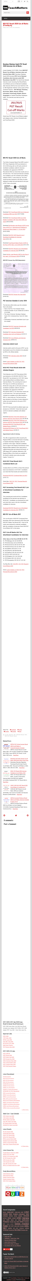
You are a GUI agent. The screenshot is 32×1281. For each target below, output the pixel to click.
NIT (16, 1220)
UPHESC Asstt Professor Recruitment (11, 1104)
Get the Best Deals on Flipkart (11, 1243)
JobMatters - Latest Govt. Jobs (11, 1238)
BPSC (4, 1212)
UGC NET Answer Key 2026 (9, 1163)
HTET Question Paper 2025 (9, 1060)
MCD (12, 1220)
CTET (26, 1212)
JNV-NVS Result (20, 734)
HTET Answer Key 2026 (8, 1160)
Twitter (20, 729)
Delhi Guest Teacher (8, 1045)
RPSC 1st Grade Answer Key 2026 (11, 1165)
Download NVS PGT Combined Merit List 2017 (15, 475)
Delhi (10, 1214)
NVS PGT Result (9, 736)
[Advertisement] (16, 45)
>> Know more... (25, 1109)
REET (18, 1221)
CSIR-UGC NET (19, 1212)
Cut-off (6, 734)
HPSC (15, 1216)
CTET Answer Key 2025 (8, 1161)
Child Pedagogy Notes (8, 1173)
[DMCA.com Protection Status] (9, 1273)
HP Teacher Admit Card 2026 (10, 1123)
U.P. (12, 1226)
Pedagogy (6, 1221)
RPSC (22, 1221)
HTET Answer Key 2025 (8, 1059)
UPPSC (27, 1228)
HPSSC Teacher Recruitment (9, 1095)
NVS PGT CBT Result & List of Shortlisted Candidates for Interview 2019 (13, 237)
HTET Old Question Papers (9, 1066)
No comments (16, 27)
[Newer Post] (4, 815)
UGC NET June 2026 (8, 1041)
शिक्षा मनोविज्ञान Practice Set (21, 1230)
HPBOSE (5, 1216)
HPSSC (20, 1216)
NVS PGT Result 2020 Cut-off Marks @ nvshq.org (15, 24)
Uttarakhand (11, 1230)
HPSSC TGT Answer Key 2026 (10, 1156)
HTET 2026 (5, 1036)
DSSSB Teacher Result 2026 (10, 1140)
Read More (15, 755)
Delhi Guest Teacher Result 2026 (11, 1144)
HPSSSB (26, 1216)
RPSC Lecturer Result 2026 (9, 1139)
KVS (8, 1220)
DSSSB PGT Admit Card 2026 (10, 1125)
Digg (20, 731)
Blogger (23, 1279)
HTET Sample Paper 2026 (9, 1064)
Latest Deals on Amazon (10, 1242)
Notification (25, 1220)
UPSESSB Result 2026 (8, 1133)
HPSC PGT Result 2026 (9, 1137)
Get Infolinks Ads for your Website (12, 1245)
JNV (15, 734)
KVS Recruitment (7, 1076)
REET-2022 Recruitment (8, 1078)
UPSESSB (5, 1230)
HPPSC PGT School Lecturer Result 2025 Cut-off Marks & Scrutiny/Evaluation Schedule (19, 746)
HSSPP (14, 1218)
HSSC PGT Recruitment (8, 1082)
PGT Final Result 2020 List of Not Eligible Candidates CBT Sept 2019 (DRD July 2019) (15, 219)
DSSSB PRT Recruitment (8, 1083)
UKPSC (10, 1228)
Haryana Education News (10, 1240)
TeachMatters (14, 1277)
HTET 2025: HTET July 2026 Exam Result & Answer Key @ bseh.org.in (13, 1023)
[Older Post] (28, 815)
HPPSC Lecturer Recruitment (9, 1096)
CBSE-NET (10, 1212)
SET (4, 1224)
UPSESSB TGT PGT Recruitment (11, 1091)
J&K (4, 1220)
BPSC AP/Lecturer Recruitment (10, 1098)
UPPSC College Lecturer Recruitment (11, 1108)
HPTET (5, 1218)
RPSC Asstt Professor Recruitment (11, 1100)
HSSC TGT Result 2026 (8, 1135)
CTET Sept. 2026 (7, 1038)
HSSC (9, 1218)
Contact (14, 1279)
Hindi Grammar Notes (8, 1175)
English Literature (19, 1214)
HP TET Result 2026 (8, 1131)
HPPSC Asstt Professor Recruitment (11, 1102)
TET (9, 1226)
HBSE (27, 1214)
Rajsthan (26, 1221)
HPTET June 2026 (7, 1039)
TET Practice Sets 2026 (9, 1047)
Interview (11, 734)
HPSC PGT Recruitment (8, 1080)
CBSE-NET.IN (7, 1236)
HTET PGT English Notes (9, 1181)
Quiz (15, 1221)
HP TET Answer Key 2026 (9, 1158)
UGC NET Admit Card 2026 (9, 1121)
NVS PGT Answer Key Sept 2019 (17, 294)
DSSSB (5, 1214)
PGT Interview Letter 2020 (15, 355)
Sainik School (10, 1223)
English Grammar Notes (8, 1177)
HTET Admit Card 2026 (8, 1057)
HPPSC (11, 1216)
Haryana (25, 1218)
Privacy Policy (21, 1277)
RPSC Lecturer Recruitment (9, 1093)
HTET (19, 1218)
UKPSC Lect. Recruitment (9, 1087)
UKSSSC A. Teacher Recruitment (10, 1089)
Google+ (7, 731)
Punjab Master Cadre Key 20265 (10, 1152)
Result (15, 736)
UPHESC (21, 1228)
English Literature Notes (8, 1179)
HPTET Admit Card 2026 (9, 1119)
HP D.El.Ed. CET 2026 (8, 1043)
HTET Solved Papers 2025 (9, 1062)
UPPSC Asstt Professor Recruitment (11, 1106)
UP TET (15, 1228)
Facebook (13, 729)
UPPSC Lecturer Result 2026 (10, 1142)
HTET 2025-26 (6, 1053)
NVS (26, 734)
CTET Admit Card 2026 (8, 1118)
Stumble (14, 731)
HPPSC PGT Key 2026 (8, 1154)
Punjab (11, 1221)
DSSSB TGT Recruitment (8, 1085)
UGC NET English (19, 1226)
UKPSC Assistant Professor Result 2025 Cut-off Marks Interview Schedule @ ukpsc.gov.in (19, 799)
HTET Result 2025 (7, 1055)
